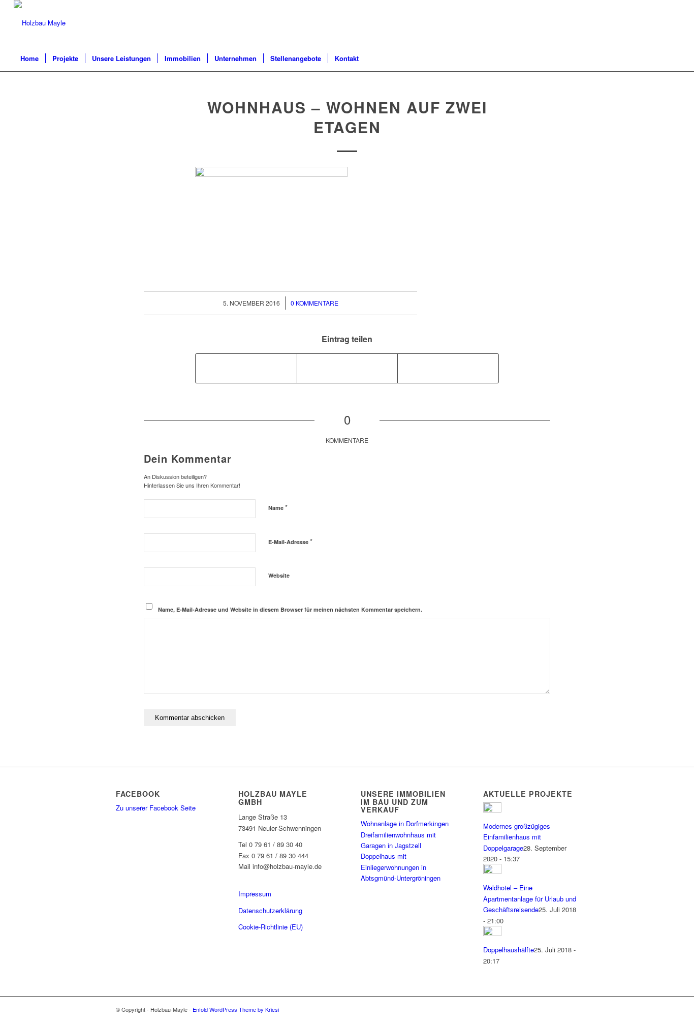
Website (279, 575)
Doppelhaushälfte (508, 949)
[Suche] (673, 58)
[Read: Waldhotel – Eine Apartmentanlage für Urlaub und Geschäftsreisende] (492, 871)
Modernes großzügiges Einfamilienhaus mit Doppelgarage (516, 837)
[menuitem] (29, 58)
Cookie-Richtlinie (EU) (270, 926)
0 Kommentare (314, 302)
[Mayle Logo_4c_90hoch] (40, 23)
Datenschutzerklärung (270, 910)
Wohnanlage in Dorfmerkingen (405, 823)
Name (278, 507)
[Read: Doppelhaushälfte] (492, 933)
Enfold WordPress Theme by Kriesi (236, 1009)
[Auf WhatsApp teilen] (347, 368)
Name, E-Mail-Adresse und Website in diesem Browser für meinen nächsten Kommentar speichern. (290, 609)
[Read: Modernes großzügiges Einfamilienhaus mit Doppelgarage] (492, 810)
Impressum (254, 893)
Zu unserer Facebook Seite (156, 808)
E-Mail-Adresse (290, 541)
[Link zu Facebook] (672, 23)
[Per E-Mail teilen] (448, 368)
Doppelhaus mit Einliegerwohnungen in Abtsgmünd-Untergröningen (400, 867)
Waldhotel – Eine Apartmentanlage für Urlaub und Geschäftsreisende (529, 898)
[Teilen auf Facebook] (246, 368)
